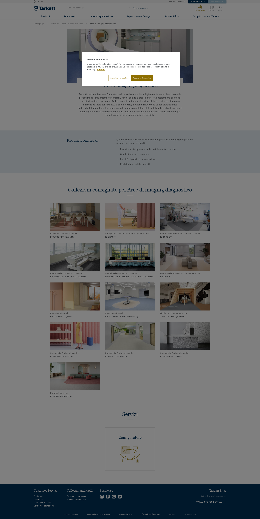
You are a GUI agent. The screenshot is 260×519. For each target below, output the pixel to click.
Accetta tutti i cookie (142, 78)
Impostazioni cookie (119, 78)
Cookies (101, 70)
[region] (131, 69)
